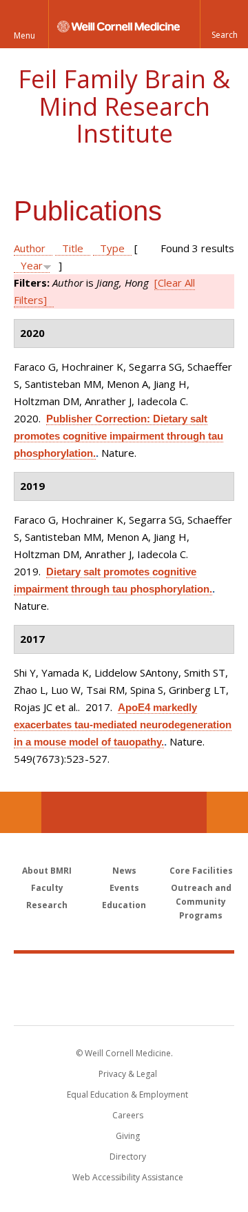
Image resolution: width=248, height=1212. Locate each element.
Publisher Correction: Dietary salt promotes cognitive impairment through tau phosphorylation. (118, 436)
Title (72, 248)
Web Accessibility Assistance (127, 1177)
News (124, 870)
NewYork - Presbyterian (124, 1003)
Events (124, 888)
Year (32, 265)
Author (29, 248)
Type (112, 248)
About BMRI (47, 870)
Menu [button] (24, 35)
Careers (127, 1115)
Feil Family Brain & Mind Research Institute (124, 106)
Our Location (20, 812)
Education (124, 905)
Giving (128, 1136)
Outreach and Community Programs (201, 901)
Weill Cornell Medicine (124, 974)
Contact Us (227, 812)
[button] (224, 24)
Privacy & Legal (128, 1074)
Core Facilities (201, 870)
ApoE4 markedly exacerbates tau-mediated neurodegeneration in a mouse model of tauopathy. (122, 724)
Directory (128, 1156)
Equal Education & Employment (127, 1094)
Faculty (47, 888)
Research (47, 905)
